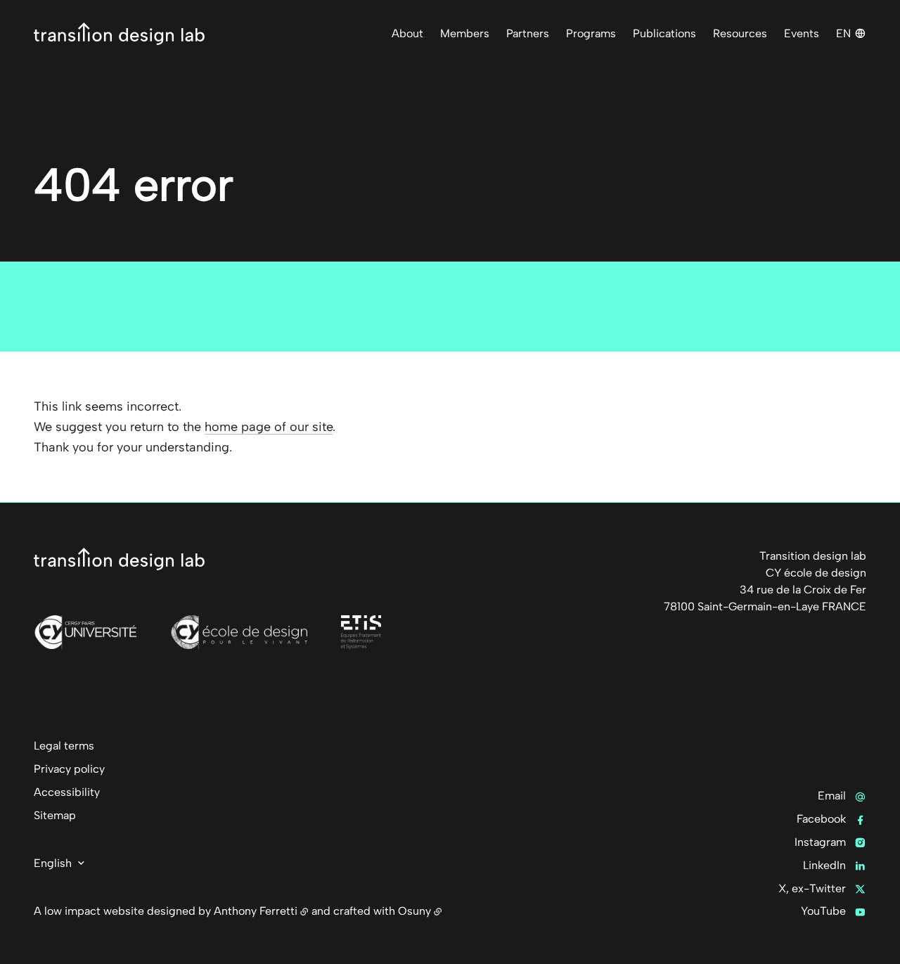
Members (464, 33)
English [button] (53, 863)
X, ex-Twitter (812, 888)
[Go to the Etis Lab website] (361, 632)
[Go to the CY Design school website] (238, 632)
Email (832, 795)
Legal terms (64, 745)
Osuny (414, 911)
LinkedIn (824, 865)
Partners (527, 33)
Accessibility (67, 792)
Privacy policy (69, 769)
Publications (664, 33)
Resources (740, 33)
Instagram (820, 842)
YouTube (823, 911)
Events (801, 33)
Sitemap (55, 815)
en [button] (843, 33)
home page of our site (269, 427)
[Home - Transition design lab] (119, 34)
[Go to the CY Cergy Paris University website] (85, 632)
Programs (591, 33)
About (407, 33)
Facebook (821, 818)
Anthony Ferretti (255, 911)
